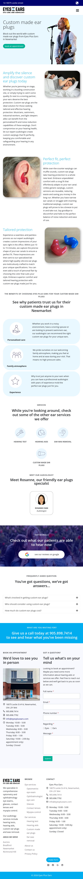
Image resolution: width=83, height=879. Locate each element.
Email (46, 702)
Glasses (30, 804)
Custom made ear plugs (33, 831)
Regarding (48, 724)
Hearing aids (32, 825)
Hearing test (32, 821)
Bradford (7, 845)
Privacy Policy (31, 853)
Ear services (30, 817)
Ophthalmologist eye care (34, 798)
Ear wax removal (30, 839)
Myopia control (34, 812)
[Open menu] (77, 10)
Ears (55, 728)
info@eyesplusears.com (17, 718)
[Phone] (77, 3)
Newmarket (8, 848)
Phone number (51, 713)
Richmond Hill (9, 851)
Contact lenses (33, 808)
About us (29, 845)
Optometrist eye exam (32, 790)
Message (48, 733)
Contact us (30, 849)
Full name (48, 691)
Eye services (30, 784)
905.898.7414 (55, 794)
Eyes (47, 728)
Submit (48, 758)
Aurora (6, 842)
